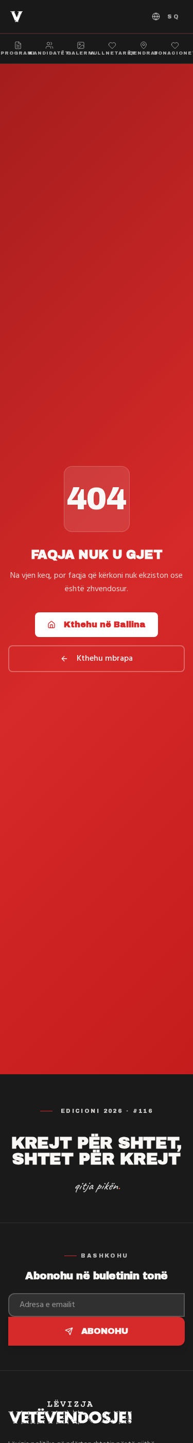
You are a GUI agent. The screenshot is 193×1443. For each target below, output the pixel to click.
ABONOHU (104, 1331)
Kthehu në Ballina (105, 624)
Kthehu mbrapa (105, 658)
